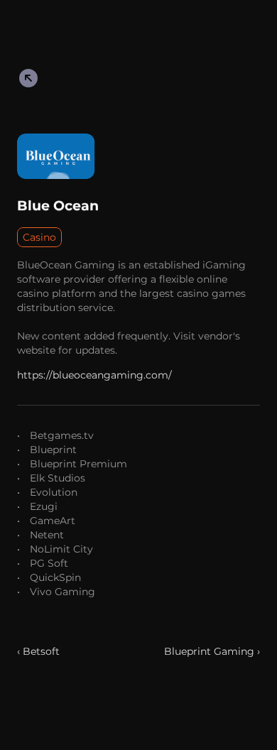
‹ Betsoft (38, 651)
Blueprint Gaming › (212, 651)
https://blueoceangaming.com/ (94, 375)
